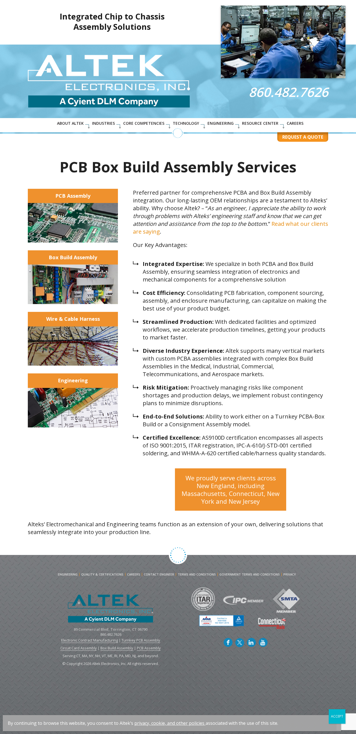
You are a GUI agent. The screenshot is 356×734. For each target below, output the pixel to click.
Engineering (220, 123)
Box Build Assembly (73, 257)
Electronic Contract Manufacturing (89, 640)
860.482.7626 (288, 92)
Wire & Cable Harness (73, 318)
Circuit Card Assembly (78, 647)
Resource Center (260, 123)
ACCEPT (337, 716)
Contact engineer (159, 574)
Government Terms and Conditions (249, 574)
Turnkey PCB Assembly (141, 640)
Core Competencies (143, 123)
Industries (103, 123)
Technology (186, 123)
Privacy (289, 574)
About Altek (70, 123)
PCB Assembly (72, 195)
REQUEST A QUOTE (302, 137)
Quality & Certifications (102, 574)
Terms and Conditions (197, 574)
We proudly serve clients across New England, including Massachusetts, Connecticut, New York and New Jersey (231, 489)
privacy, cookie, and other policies (169, 723)
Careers (295, 123)
